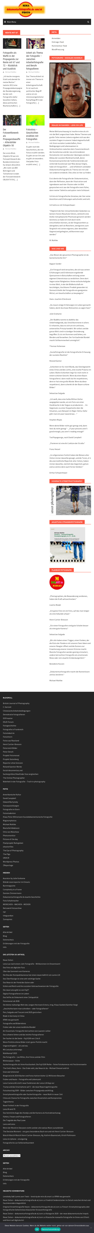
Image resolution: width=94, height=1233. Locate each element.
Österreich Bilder (10, 748)
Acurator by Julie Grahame (14, 878)
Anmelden (56, 38)
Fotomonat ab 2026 (11, 1001)
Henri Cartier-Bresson (12, 744)
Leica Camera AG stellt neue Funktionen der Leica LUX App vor (28, 1083)
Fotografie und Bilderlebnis (14, 1023)
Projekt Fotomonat (11, 755)
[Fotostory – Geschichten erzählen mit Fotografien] (35, 120)
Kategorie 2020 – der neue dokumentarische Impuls (67, 1213)
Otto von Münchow (11, 832)
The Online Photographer (14, 778)
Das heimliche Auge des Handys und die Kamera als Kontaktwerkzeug (31, 1113)
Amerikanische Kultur (12, 794)
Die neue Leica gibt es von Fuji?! (16, 990)
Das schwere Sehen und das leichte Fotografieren (23, 1034)
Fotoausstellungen (11, 805)
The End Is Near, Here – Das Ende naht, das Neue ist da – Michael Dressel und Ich (36, 1068)
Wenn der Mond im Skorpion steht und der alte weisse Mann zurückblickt (33, 1128)
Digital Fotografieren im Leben (16, 993)
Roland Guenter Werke (12, 766)
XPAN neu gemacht (11, 1019)
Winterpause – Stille (11, 1060)
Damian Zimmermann (12, 893)
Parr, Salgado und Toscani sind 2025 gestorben (22, 1012)
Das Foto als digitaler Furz (14, 967)
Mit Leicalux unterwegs (12, 1049)
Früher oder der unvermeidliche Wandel (19, 1027)
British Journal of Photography (16, 703)
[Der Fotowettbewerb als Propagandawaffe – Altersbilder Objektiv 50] (12, 120)
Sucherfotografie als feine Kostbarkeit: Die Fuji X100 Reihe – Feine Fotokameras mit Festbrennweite (45, 1064)
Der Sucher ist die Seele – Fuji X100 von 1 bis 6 (21, 1038)
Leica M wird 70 (9, 1109)
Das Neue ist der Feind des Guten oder (18, 982)
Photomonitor (9, 835)
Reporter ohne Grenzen (13, 763)
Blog (5, 936)
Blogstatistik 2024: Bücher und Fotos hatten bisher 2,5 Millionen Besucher (34, 1075)
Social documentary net (13, 770)
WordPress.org (58, 49)
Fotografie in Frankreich (13, 729)
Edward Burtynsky (10, 802)
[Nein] (91, 1227)
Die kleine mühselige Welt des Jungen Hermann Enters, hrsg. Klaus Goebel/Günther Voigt (40, 1005)
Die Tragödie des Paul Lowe (14, 1120)
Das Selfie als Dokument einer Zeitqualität (20, 997)
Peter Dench (8, 751)
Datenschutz (8, 939)
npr (4, 912)
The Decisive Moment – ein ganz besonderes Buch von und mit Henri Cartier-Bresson (38, 1131)
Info (4, 947)
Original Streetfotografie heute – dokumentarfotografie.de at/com (31, 1207)
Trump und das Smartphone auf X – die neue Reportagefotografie (30, 1087)
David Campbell (9, 798)
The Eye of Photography (13, 850)
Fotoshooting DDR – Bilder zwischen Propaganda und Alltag (28, 1090)
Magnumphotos (9, 820)
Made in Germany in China (13, 1016)
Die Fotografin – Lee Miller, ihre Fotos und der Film (24, 1057)
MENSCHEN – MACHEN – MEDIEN (16, 904)
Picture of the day (10, 839)
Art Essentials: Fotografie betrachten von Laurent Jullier (27, 1031)
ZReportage (8, 865)
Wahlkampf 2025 (10, 1053)
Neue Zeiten (8, 960)
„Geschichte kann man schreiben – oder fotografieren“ (26, 1008)
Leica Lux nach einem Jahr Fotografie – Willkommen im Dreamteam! (31, 964)
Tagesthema (8, 1101)
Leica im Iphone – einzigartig (15, 1139)
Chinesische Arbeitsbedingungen (16, 711)
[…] (18, 105)
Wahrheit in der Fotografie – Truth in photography (24, 781)
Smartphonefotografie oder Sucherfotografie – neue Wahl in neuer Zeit (33, 1094)
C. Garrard (7, 707)
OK (37, 1229)
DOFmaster (8, 718)
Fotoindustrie (8, 733)
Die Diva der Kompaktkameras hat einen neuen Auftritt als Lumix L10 (31, 975)
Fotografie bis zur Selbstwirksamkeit (18, 1143)
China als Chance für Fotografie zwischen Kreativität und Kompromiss (32, 1098)
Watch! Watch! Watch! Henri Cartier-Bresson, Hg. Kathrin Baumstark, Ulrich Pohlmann (39, 1135)
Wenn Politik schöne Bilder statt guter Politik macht (25, 1042)
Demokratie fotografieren (14, 714)
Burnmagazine (9, 885)
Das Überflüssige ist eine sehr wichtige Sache (21, 978)
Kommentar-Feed (59, 46)
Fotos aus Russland (11, 740)
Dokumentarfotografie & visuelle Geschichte (21, 897)
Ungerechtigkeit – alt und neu (15, 1045)
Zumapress (7, 919)
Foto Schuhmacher (11, 900)
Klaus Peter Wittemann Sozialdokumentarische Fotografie (27, 817)
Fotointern (7, 737)
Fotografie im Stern (11, 809)
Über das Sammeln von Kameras (16, 971)
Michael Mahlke (10, 72)
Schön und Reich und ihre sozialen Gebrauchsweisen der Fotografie (31, 986)
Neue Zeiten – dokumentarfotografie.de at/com (23, 1200)
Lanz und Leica (9, 1124)
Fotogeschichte (9, 725)
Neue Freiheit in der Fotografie (16, 1105)
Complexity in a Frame (12, 889)
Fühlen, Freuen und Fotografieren (17, 1116)
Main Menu (11, 22)
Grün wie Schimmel (11, 1072)
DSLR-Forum (8, 722)
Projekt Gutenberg (11, 759)
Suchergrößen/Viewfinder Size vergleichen (20, 774)
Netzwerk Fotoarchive (12, 908)
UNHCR (6, 858)
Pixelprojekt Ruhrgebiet (13, 843)
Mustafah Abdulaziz (11, 828)
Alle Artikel (7, 932)
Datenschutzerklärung (50, 1229)
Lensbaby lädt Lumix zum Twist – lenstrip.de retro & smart (27, 1196)
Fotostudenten (9, 813)
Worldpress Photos (11, 861)
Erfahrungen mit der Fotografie (16, 943)
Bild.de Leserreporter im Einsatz (16, 882)
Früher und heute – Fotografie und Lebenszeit (22, 1079)
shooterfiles (8, 846)
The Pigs (6, 854)
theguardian (8, 915)
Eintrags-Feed (58, 42)
